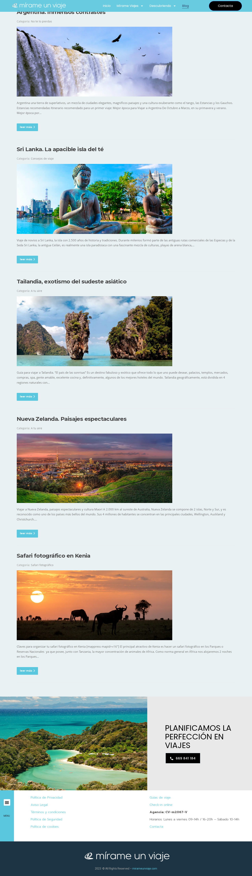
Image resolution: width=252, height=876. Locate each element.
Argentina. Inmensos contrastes (61, 12)
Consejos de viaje (42, 158)
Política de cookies (45, 826)
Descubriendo (160, 6)
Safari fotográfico (42, 565)
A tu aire (36, 291)
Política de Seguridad (46, 819)
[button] (7, 802)
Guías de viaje (160, 797)
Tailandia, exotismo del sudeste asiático (71, 281)
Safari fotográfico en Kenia (53, 555)
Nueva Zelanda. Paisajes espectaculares (71, 418)
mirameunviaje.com (144, 868)
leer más (26, 127)
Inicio (107, 6)
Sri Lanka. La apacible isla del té (60, 149)
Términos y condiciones (48, 812)
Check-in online (161, 804)
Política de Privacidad (46, 797)
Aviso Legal (39, 804)
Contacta (156, 826)
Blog (185, 6)
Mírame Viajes (127, 6)
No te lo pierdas (41, 21)
